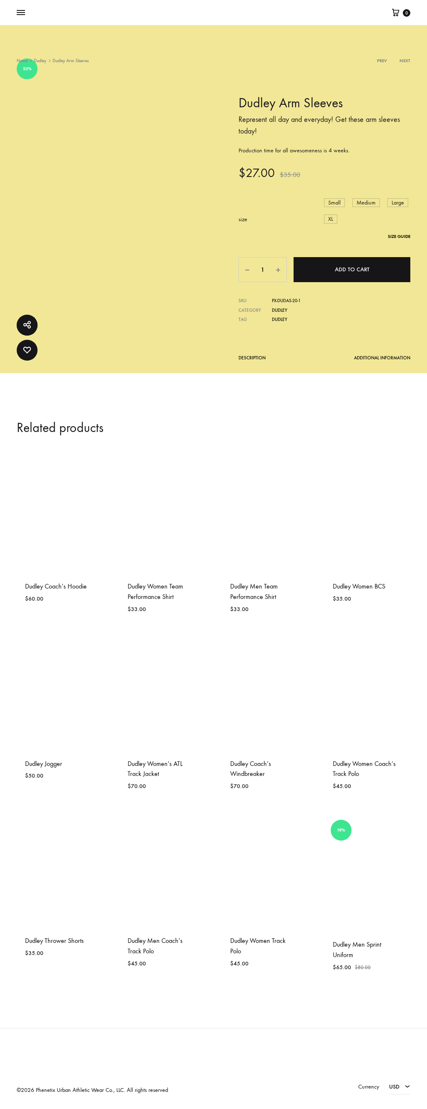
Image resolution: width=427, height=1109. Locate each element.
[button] (334, 203)
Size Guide (399, 236)
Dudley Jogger (43, 764)
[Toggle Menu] (21, 13)
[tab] (252, 359)
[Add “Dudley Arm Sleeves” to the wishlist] (27, 350)
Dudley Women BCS (359, 586)
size (243, 219)
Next (404, 60)
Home (22, 60)
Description (252, 358)
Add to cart (352, 269)
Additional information (382, 358)
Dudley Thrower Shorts (54, 941)
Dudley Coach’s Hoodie (56, 586)
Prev (382, 60)
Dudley (40, 60)
